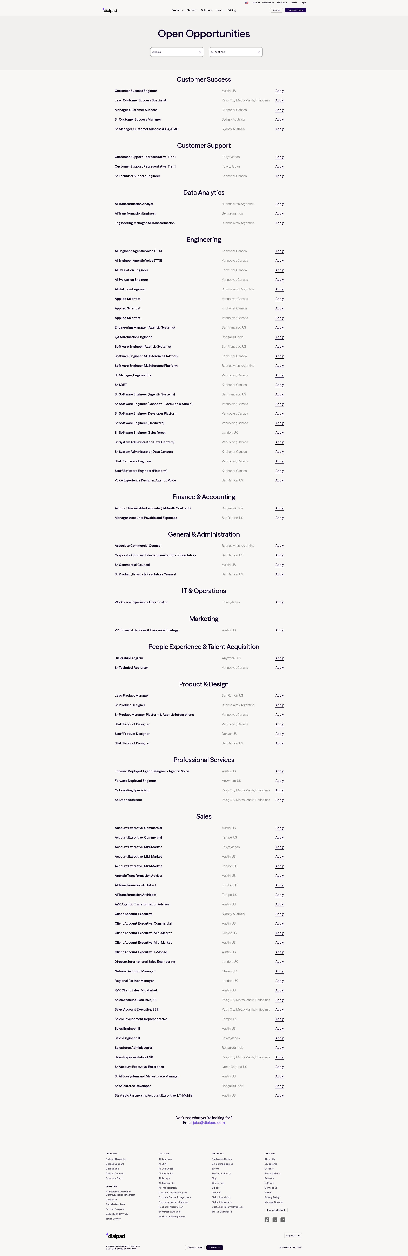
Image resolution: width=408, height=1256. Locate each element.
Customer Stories (222, 1159)
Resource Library (221, 1173)
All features (165, 1159)
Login (303, 2)
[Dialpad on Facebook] (267, 1219)
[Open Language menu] (246, 2)
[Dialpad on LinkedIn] (282, 1219)
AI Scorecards (166, 1183)
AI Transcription (168, 1187)
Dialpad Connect (115, 1173)
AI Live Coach (166, 1168)
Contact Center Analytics (173, 1192)
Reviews (269, 1178)
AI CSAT (163, 1164)
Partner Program (115, 1209)
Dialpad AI (111, 1199)
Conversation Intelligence (173, 1202)
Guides (216, 1187)
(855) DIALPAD (195, 1247)
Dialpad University (222, 1202)
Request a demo (295, 10)
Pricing (232, 10)
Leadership (271, 1164)
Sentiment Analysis (169, 1211)
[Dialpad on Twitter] (275, 1219)
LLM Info (269, 1183)
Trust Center (113, 1218)
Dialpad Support (115, 1164)
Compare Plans (114, 1178)
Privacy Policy (272, 1197)
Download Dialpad (276, 1210)
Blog (214, 1178)
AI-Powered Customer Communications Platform (120, 1193)
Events (215, 1168)
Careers (269, 1168)
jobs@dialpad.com (209, 1122)
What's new (218, 1183)
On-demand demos (222, 1164)
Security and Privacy (117, 1214)
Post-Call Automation (171, 1207)
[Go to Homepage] (115, 10)
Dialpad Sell (112, 1168)
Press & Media (272, 1173)
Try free (276, 10)
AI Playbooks (166, 1173)
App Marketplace (115, 1204)
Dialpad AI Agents (116, 1159)
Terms (268, 1192)
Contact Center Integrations (175, 1197)
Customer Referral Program (227, 1207)
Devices (216, 1192)
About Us (270, 1159)
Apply (279, 91)
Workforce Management (172, 1216)
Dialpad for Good (221, 1197)
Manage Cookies (274, 1202)
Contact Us (271, 1187)
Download (282, 2)
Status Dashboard (222, 1211)
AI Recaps (164, 1178)
